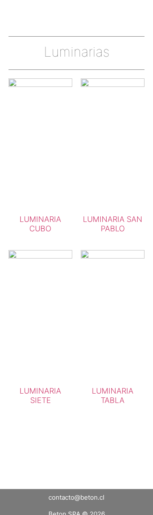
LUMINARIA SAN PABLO (112, 224)
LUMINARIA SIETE (40, 395)
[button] (138, 13)
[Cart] (115, 13)
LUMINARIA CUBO (40, 224)
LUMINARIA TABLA (112, 395)
